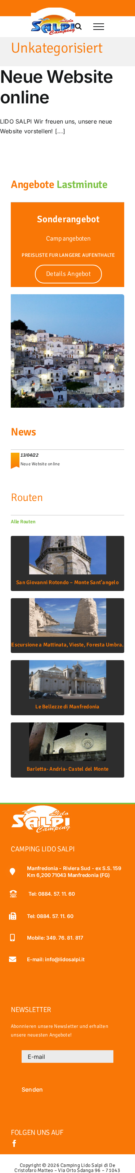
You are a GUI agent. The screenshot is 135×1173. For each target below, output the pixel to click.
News (23, 432)
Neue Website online (56, 87)
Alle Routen (23, 522)
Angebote (32, 184)
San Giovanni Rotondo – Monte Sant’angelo (67, 582)
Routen (26, 497)
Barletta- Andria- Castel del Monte (67, 769)
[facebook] (14, 1143)
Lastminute (82, 184)
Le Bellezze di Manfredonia (67, 706)
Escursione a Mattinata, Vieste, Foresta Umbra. (67, 644)
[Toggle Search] (78, 26)
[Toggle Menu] (98, 26)
